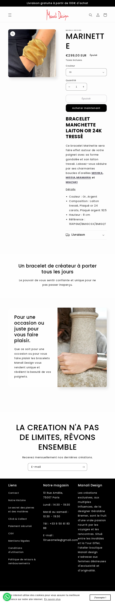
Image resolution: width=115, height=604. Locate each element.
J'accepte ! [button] (100, 597)
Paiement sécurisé (20, 526)
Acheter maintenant (86, 108)
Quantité (71, 80)
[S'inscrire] (83, 467)
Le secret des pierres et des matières (21, 509)
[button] (9, 15)
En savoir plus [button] (52, 599)
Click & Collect (17, 518)
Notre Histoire (17, 500)
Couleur (70, 65)
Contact (13, 492)
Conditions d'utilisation (16, 550)
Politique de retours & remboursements (22, 561)
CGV (11, 533)
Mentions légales (19, 540)
